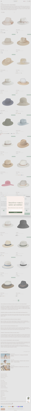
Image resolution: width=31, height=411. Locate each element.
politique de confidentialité (4, 387)
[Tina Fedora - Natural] (17, 93)
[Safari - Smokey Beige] (17, 275)
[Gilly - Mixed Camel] (4, 133)
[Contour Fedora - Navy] (0, 113)
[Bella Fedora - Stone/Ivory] (16, 195)
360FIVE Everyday (3, 377)
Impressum (15, 410)
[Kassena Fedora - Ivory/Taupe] (0, 235)
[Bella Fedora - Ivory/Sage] (25, 195)
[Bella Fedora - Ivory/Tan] (17, 195)
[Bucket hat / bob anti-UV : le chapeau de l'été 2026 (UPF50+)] (5, 356)
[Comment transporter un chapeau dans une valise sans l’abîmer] (5, 368)
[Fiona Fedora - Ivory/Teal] (21, 73)
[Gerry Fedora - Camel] (20, 175)
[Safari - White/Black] (16, 275)
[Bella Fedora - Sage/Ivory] (21, 195)
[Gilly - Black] (8, 133)
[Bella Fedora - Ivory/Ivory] (22, 195)
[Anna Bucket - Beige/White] (0, 275)
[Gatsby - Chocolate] (18, 113)
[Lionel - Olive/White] (16, 255)
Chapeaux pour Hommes (4, 375)
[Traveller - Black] (16, 235)
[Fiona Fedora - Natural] (18, 73)
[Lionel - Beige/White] (18, 255)
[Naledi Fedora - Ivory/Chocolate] (0, 295)
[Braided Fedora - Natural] (2, 255)
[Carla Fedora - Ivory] (0, 93)
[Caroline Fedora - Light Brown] (2, 32)
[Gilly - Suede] (6, 133)
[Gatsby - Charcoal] (20, 113)
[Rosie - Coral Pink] (3, 195)
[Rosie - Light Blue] (2, 195)
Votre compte (2, 380)
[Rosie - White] (4, 195)
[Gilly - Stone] (3, 133)
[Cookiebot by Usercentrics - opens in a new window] (26, 196)
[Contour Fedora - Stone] (2, 113)
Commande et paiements (4, 382)
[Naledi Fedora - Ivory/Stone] (4, 295)
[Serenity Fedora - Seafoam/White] (16, 133)
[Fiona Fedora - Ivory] (20, 73)
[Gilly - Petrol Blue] (7, 133)
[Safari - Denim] (18, 275)
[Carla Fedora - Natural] (2, 93)
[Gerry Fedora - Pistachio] (17, 175)
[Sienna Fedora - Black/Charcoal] (17, 32)
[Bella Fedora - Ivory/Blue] (18, 195)
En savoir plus (27, 351)
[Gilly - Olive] (0, 133)
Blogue (2, 396)
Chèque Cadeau (3, 395)
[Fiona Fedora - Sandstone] (16, 73)
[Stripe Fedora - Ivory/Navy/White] (2, 154)
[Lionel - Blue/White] (20, 255)
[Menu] (29, 396)
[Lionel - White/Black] (21, 255)
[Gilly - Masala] (2, 133)
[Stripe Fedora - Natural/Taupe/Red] (3, 154)
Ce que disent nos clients (4, 390)
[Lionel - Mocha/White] (17, 255)
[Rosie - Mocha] (6, 195)
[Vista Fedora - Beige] (0, 52)
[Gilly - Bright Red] (0, 134)
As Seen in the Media (3, 397)
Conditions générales (3, 386)
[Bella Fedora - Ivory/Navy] (24, 195)
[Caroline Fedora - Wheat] (0, 32)
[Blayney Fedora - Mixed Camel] (17, 295)
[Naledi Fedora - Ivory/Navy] (2, 295)
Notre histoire (2, 392)
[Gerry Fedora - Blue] (21, 175)
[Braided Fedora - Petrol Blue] (0, 255)
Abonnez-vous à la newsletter (4, 391)
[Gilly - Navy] (11, 133)
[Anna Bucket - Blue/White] (3, 275)
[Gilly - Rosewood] (14, 133)
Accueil (2, 3)
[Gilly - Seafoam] (12, 133)
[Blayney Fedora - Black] (16, 295)
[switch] (27, 210)
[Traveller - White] (18, 235)
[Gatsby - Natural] (17, 113)
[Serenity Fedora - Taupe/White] (17, 133)
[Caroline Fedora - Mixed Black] (4, 32)
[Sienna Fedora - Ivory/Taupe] (16, 32)
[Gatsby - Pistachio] (16, 113)
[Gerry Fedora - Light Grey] (22, 175)
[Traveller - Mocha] (17, 235)
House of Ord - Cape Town (4, 376)
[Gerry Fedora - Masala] (18, 175)
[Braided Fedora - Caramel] (3, 255)
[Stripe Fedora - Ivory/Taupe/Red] (0, 154)
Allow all (25, 213)
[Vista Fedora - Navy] (2, 52)
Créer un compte (3, 381)
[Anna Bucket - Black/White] (2, 275)
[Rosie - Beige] (0, 195)
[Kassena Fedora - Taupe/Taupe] (2, 235)
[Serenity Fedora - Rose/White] (18, 133)
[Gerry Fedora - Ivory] (16, 175)
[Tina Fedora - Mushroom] (16, 93)
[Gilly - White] (10, 133)
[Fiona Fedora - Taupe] (17, 73)
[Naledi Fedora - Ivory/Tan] (3, 295)
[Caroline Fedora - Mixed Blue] (3, 32)
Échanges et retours (3, 385)
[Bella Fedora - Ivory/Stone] (20, 195)
